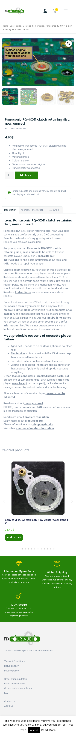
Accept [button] (34, 730)
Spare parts (15, 26)
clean (47, 361)
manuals (25, 407)
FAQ (39, 407)
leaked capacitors (23, 375)
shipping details (42, 424)
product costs (33, 420)
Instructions (23, 292)
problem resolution (37, 416)
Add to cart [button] (14, 537)
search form (16, 305)
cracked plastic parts (50, 375)
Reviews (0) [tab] (54, 210)
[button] (65, 11)
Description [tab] (10, 210)
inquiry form (54, 317)
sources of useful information (35, 428)
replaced (45, 345)
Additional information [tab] (32, 210)
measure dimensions (17, 309)
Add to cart (26, 175)
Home (5, 26)
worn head (18, 383)
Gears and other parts (33, 26)
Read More (48, 730)
